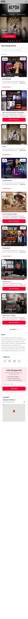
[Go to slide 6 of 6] (19, 41)
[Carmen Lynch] (14, 174)
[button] (14, 411)
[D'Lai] (14, 140)
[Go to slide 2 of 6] (10, 41)
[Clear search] (25, 50)
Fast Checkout (15, 119)
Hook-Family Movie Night (9, 214)
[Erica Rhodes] (14, 72)
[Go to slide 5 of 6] (17, 41)
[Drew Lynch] (14, 241)
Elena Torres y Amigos (9, 315)
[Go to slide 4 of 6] (14, 41)
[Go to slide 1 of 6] (8, 41)
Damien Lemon (6, 281)
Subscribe (14, 388)
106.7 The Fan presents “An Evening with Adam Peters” (13, 113)
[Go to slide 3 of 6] (12, 41)
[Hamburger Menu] (26, 1)
